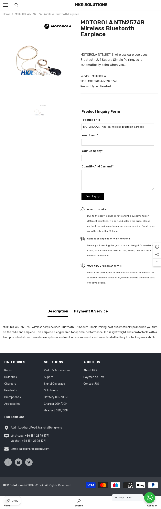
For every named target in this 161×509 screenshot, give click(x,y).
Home (6, 14)
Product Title (90, 120)
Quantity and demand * (97, 166)
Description (58, 311)
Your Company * (92, 151)
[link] (78, 502)
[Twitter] (29, 462)
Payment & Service (91, 311)
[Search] (16, 5)
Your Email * (89, 135)
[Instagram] (18, 462)
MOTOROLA (99, 76)
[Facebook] (8, 462)
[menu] (5, 5)
